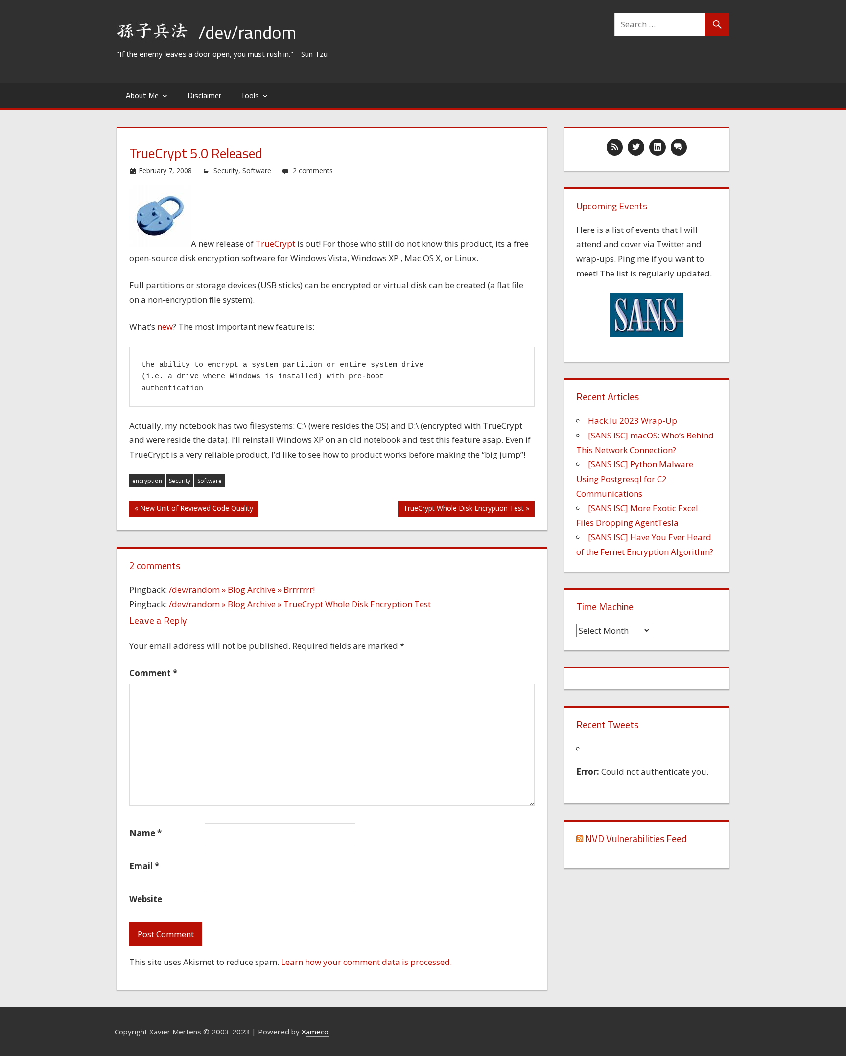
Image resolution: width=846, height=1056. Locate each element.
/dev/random (247, 32)
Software (256, 170)
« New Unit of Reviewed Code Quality (194, 508)
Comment (153, 673)
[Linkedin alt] (657, 147)
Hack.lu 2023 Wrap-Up (632, 420)
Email (144, 866)
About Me (142, 95)
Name (145, 833)
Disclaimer (204, 95)
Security (225, 170)
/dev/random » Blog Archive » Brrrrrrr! (242, 589)
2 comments (313, 170)
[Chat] (679, 147)
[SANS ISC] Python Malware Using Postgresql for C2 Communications (634, 479)
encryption (147, 481)
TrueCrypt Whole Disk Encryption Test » (466, 508)
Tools (249, 95)
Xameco (315, 1031)
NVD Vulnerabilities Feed (635, 838)
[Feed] (615, 147)
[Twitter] (636, 147)
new (165, 326)
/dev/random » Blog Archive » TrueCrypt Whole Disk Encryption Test (300, 604)
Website (145, 899)
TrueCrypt (275, 243)
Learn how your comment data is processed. (366, 961)
